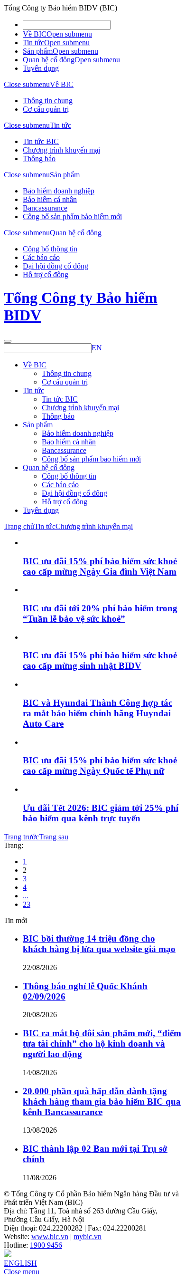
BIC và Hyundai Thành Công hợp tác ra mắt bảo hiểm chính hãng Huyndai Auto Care (97, 713)
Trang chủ (19, 526)
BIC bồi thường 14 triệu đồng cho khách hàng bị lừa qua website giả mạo (99, 944)
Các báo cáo (41, 257)
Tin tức (33, 42)
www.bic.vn (49, 1236)
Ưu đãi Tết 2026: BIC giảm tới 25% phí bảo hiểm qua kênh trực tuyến (100, 813)
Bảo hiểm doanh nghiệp (58, 191)
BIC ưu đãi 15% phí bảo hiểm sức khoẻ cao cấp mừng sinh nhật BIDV (100, 660)
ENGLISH (20, 1263)
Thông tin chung (48, 100)
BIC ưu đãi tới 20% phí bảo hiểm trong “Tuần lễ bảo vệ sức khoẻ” (100, 613)
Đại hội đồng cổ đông (55, 266)
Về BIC (34, 34)
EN (97, 348)
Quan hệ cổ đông (48, 60)
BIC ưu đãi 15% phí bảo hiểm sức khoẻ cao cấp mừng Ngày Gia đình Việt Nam (100, 566)
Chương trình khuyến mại (61, 150)
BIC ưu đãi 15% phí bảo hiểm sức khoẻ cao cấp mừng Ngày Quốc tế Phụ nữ (100, 765)
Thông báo (39, 158)
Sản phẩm (38, 51)
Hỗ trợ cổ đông (45, 274)
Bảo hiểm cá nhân (50, 199)
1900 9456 (46, 1245)
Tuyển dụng (41, 68)
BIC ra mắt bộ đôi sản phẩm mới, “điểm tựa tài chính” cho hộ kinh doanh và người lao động (102, 1043)
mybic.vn (88, 1236)
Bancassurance (45, 208)
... (25, 896)
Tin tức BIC (41, 141)
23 (26, 904)
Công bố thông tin (50, 249)
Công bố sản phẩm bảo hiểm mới (72, 216)
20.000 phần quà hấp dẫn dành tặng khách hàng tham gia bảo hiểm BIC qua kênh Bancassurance (102, 1101)
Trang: (13, 845)
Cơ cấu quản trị (46, 109)
